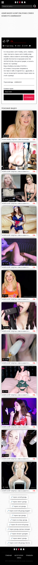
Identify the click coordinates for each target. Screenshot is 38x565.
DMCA (19, 558)
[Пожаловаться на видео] (30, 46)
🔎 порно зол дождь (19, 506)
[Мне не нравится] (7, 41)
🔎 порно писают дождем (19, 534)
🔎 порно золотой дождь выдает (18, 511)
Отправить (28, 97)
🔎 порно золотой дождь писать (18, 543)
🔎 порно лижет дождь (19, 502)
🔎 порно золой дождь (19, 497)
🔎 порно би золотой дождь (19, 525)
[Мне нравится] (4, 41)
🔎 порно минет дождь (19, 538)
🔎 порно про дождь (19, 515)
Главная (8, 555)
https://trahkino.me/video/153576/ (15, 66)
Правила (29, 555)
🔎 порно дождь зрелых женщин (18, 529)
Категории (18, 555)
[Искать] (34, 6)
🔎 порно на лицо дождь (18, 520)
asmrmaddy (18, 82)
